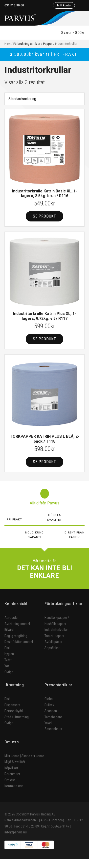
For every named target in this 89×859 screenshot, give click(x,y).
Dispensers (12, 705)
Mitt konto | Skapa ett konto (24, 756)
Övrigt (8, 672)
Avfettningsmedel (17, 624)
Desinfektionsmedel (18, 642)
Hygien (9, 654)
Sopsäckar (52, 648)
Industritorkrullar (56, 630)
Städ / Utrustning (16, 717)
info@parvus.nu (15, 832)
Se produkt (44, 216)
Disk (7, 648)
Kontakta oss (13, 786)
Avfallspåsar (53, 642)
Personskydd (13, 711)
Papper (47, 44)
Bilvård (9, 630)
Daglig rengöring (15, 636)
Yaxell (48, 723)
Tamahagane (53, 717)
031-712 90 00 (14, 5)
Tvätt (8, 660)
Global (48, 699)
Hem (7, 44)
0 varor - (72, 32)
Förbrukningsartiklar (26, 44)
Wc (6, 666)
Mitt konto (64, 5)
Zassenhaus (53, 729)
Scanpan (50, 711)
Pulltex (49, 705)
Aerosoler (11, 618)
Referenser (12, 774)
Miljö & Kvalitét (14, 762)
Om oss (10, 780)
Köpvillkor (11, 768)
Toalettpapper (54, 636)
